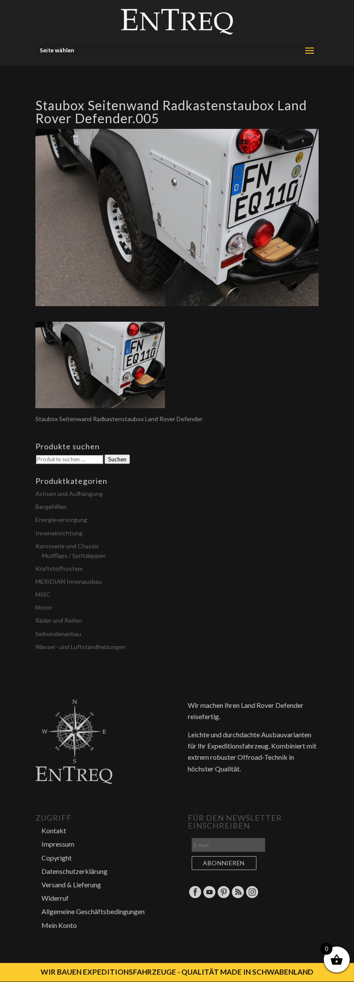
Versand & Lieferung (71, 884)
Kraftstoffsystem (59, 568)
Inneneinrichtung (58, 533)
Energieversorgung (61, 519)
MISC (43, 594)
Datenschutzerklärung (74, 871)
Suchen (117, 459)
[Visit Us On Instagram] (252, 896)
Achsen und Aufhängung (69, 493)
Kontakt (53, 830)
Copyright (56, 858)
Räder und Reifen (58, 620)
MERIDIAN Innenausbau (68, 581)
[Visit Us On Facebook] (195, 896)
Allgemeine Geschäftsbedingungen (93, 911)
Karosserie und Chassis (67, 546)
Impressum (57, 844)
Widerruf (55, 898)
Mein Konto (59, 925)
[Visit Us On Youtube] (209, 896)
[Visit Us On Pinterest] (223, 896)
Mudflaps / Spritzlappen (74, 555)
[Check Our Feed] (238, 896)
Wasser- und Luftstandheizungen (80, 646)
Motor (43, 607)
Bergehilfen (51, 506)
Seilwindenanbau (58, 633)
